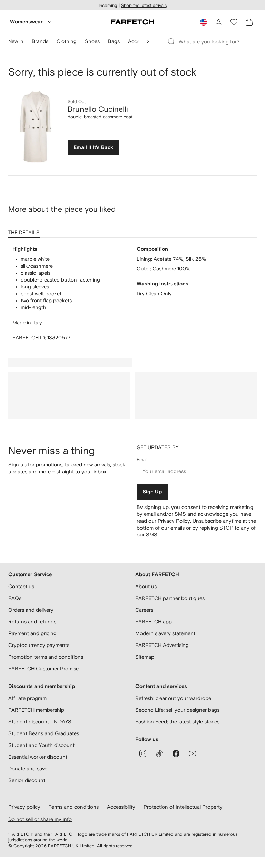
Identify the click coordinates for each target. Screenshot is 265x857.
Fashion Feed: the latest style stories (177, 721)
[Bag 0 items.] (249, 22)
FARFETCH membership (36, 709)
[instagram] (142, 753)
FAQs (14, 598)
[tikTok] (159, 753)
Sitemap (144, 656)
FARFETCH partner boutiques (170, 598)
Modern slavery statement (165, 633)
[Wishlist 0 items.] (234, 22)
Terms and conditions (74, 806)
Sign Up (152, 491)
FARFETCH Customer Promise (43, 668)
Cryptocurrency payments (38, 645)
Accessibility (121, 806)
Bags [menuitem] (114, 41)
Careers (144, 609)
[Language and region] (203, 22)
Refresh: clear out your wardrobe (173, 698)
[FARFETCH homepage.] (132, 22)
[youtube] (192, 753)
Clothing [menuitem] (67, 41)
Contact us (21, 586)
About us (146, 586)
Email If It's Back (93, 147)
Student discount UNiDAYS (39, 721)
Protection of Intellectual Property (183, 806)
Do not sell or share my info (40, 819)
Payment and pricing (32, 633)
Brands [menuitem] (40, 41)
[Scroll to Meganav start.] (148, 41)
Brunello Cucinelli (98, 109)
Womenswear (26, 21)
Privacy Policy (174, 520)
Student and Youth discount (41, 745)
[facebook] (176, 753)
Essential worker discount (37, 756)
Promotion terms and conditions (45, 656)
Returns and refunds (32, 621)
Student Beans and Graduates (43, 733)
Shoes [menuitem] (92, 41)
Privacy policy (24, 806)
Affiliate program (27, 698)
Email (142, 459)
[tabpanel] (132, 293)
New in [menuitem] (15, 41)
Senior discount (26, 780)
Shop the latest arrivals (144, 5)
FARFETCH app (153, 621)
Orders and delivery (30, 609)
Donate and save (27, 768)
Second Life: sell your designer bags (177, 709)
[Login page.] (218, 22)
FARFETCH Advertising (162, 645)
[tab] (25, 230)
